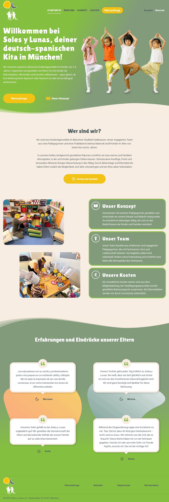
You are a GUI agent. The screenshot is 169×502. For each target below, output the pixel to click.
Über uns (69, 10)
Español (148, 10)
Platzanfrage (112, 10)
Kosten (94, 10)
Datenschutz (152, 485)
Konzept (82, 10)
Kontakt (98, 485)
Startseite (54, 10)
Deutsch (159, 10)
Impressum (123, 485)
